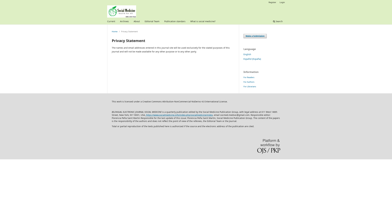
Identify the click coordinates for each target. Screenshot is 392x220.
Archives (124, 21)
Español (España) (252, 58)
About (137, 21)
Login (282, 2)
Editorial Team (152, 21)
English (247, 54)
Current (111, 21)
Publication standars (174, 21)
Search (279, 21)
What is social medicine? (202, 21)
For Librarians (249, 86)
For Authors (248, 82)
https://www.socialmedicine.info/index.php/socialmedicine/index (179, 115)
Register (272, 2)
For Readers (248, 77)
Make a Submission (255, 36)
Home (114, 31)
